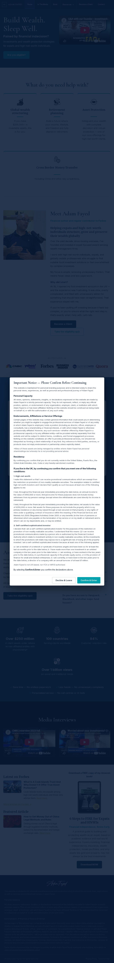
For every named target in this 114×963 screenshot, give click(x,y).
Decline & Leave (64, 580)
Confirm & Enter (89, 580)
